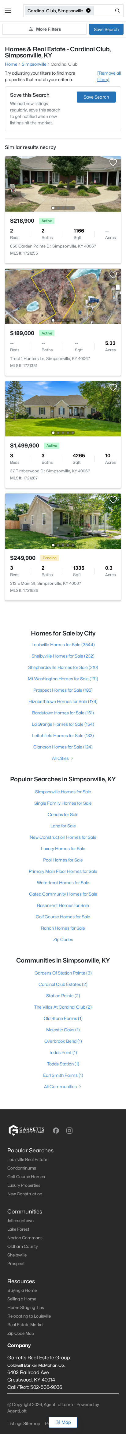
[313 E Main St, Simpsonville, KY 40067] (63, 521)
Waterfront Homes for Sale (63, 882)
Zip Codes (63, 939)
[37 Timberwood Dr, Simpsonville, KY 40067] (63, 408)
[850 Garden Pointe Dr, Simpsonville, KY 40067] (63, 183)
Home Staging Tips (25, 1307)
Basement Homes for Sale (63, 905)
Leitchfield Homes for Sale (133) (63, 735)
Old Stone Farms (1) (63, 1018)
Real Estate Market (25, 1324)
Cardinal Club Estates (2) (63, 984)
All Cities (60, 758)
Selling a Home (21, 1298)
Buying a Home (22, 1290)
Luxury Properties (23, 1185)
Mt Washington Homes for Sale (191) (63, 678)
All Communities (60, 1086)
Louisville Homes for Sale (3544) (63, 644)
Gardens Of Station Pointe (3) (63, 972)
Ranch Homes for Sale (63, 928)
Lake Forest (18, 1229)
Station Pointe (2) (63, 995)
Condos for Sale (63, 814)
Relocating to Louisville (29, 1316)
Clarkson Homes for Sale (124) (63, 746)
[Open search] (109, 11)
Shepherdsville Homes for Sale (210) (63, 667)
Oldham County (22, 1246)
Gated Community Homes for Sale (63, 894)
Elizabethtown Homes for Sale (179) (63, 701)
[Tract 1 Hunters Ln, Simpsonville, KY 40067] (63, 296)
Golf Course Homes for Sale (63, 916)
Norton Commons (25, 1237)
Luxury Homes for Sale (63, 848)
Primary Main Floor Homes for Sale (63, 871)
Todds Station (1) (63, 1063)
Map (66, 1422)
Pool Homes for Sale (63, 859)
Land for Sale (63, 825)
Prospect (16, 1263)
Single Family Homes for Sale (63, 803)
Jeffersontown (20, 1220)
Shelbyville (17, 1254)
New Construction (24, 1193)
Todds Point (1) (63, 1052)
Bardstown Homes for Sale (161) (63, 712)
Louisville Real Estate (27, 1159)
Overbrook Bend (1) (63, 1041)
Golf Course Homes (26, 1176)
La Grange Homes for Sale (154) (63, 724)
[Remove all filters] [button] (109, 76)
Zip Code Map (20, 1333)
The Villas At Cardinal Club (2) (63, 1007)
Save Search (106, 29)
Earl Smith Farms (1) (63, 1075)
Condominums (21, 1168)
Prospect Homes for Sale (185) (63, 690)
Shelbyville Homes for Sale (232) (62, 655)
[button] (7, 10)
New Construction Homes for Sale (63, 837)
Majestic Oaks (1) (63, 1029)
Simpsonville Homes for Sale (63, 791)
